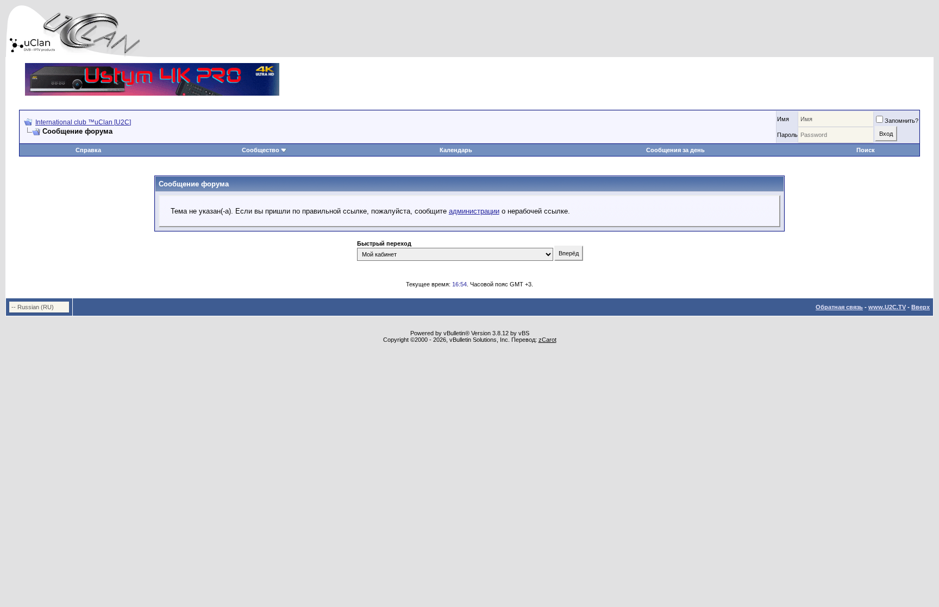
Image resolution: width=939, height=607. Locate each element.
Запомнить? (901, 120)
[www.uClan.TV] (152, 67)
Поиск (865, 150)
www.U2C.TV (887, 307)
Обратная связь (839, 307)
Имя (783, 119)
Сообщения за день (675, 150)
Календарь (456, 150)
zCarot (547, 339)
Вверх (920, 307)
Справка (88, 150)
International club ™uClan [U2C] (83, 122)
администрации (474, 211)
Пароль (787, 135)
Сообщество (260, 150)
